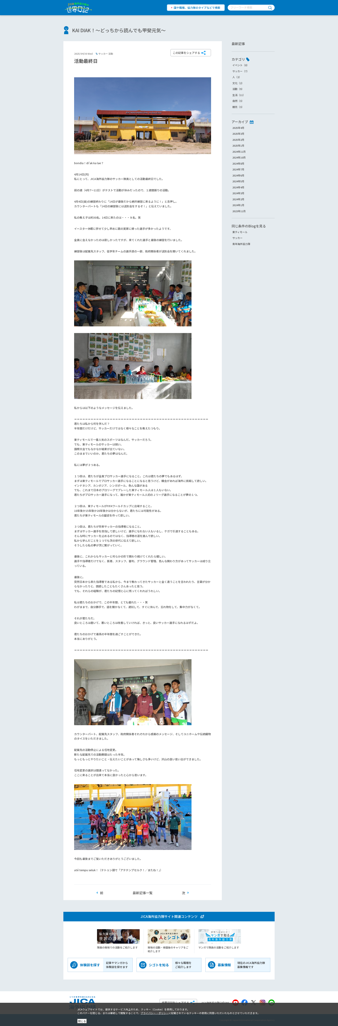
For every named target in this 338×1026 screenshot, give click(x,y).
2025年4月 (238, 128)
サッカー (237, 238)
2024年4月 (238, 187)
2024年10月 (239, 157)
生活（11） (238, 95)
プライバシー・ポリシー (155, 1013)
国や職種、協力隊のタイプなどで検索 (197, 8)
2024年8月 (238, 163)
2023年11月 (239, 211)
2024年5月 (238, 181)
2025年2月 (238, 140)
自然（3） (238, 101)
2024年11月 (239, 151)
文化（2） (238, 83)
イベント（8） (240, 65)
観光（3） (238, 107)
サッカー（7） (240, 71)
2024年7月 (238, 169)
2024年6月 (238, 175)
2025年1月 (238, 145)
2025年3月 (238, 133)
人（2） (236, 77)
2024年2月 (238, 199)
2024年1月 (238, 205)
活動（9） (238, 89)
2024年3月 (238, 193)
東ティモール (239, 232)
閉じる (82, 1021)
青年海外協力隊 (241, 244)
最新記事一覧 (143, 892)
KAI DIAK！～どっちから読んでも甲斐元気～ (119, 30)
